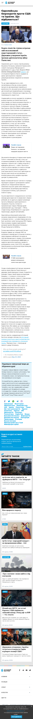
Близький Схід (22, 405)
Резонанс (18, 412)
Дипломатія (8, 412)
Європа (16, 411)
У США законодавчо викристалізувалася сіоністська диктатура (18, 260)
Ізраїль (11, 407)
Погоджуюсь (16, 717)
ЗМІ (22, 411)
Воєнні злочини (10, 421)
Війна (5, 460)
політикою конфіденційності (15, 710)
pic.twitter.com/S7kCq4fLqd (12, 351)
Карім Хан (19, 414)
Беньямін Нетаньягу (11, 416)
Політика (6, 557)
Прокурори (25, 417)
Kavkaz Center (8, 44)
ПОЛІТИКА (5, 23)
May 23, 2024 (16, 357)
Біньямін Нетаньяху (11, 417)
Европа (24, 409)
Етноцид (18, 419)
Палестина (20, 407)
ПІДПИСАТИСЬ (27, 446)
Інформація (8, 404)
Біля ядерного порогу (11, 510)
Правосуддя (8, 419)
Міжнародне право (11, 424)
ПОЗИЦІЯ (4, 682)
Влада (27, 414)
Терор (28, 407)
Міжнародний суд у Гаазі (13, 423)
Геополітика (9, 414)
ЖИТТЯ (3, 698)
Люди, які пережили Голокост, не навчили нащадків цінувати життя (19, 149)
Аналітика (8, 411)
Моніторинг (19, 404)
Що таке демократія (12, 409)
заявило (23, 72)
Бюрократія (25, 416)
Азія (5, 407)
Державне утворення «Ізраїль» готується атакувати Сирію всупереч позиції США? (15, 649)
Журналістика (9, 405)
